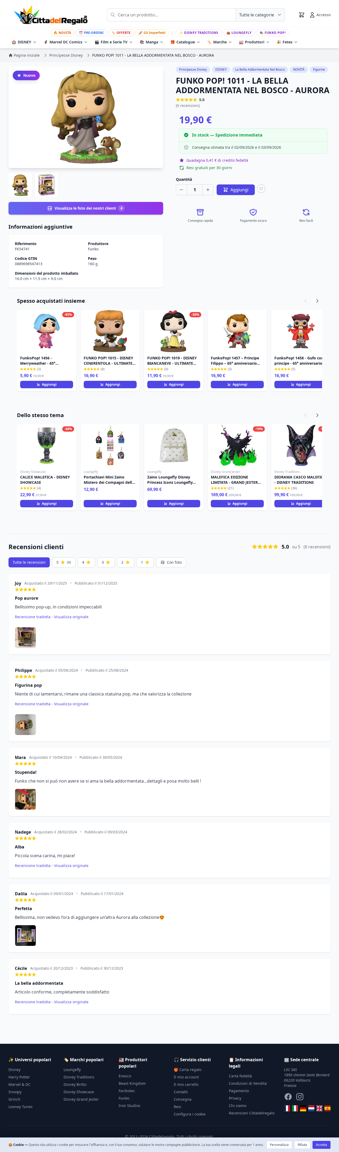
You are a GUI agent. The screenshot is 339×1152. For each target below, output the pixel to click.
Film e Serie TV (111, 41)
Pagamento (239, 1090)
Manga (149, 41)
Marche (217, 41)
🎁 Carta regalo (187, 1069)
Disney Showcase (79, 1091)
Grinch (14, 1099)
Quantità (184, 179)
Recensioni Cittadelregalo (251, 1112)
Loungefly (239, 32)
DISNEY (21, 41)
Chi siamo (237, 1105)
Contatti (181, 1091)
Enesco (125, 1075)
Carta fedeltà (240, 1075)
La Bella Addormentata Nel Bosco (260, 69)
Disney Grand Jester (81, 1099)
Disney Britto (75, 1084)
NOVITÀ (62, 32)
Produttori (251, 41)
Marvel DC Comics (62, 41)
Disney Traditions (198, 32)
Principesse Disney (193, 69)
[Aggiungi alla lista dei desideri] (261, 188)
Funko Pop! (273, 32)
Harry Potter (19, 1076)
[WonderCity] (303, 1108)
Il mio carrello (186, 1084)
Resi (177, 1106)
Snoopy (14, 1091)
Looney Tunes (20, 1106)
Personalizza (279, 1144)
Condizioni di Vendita (248, 1083)
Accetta (321, 1144)
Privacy (235, 1098)
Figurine (319, 69)
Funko (93, 248)
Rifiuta (302, 1144)
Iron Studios (129, 1105)
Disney (14, 1069)
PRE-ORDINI (91, 32)
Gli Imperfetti (152, 32)
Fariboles (127, 1090)
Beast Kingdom (132, 1083)
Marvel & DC (19, 1084)
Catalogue (182, 41)
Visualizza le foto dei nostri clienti (88, 208)
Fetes (284, 41)
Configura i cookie (190, 1114)
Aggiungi (49, 384)
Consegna (182, 1099)
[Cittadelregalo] (295, 1108)
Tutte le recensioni (29, 562)
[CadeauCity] (287, 1108)
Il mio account (186, 1076)
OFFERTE (121, 32)
